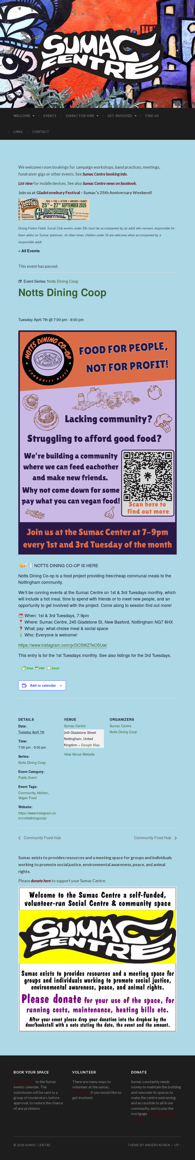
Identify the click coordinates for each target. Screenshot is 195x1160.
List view (25, 183)
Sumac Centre (75, 725)
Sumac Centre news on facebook (109, 183)
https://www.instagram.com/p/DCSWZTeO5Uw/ (62, 645)
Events (50, 116)
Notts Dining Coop (32, 762)
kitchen (42, 792)
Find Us (152, 116)
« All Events (29, 250)
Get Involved (119, 116)
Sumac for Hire (80, 116)
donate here (41, 880)
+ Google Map (89, 744)
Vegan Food (27, 797)
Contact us (81, 1092)
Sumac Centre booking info (105, 174)
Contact (40, 132)
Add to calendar (43, 685)
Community (26, 792)
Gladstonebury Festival (58, 192)
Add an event (24, 1081)
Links (18, 132)
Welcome (22, 116)
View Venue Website (79, 754)
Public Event (27, 777)
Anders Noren (157, 1145)
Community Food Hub (42, 837)
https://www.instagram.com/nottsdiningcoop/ (37, 815)
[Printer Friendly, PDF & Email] (40, 668)
